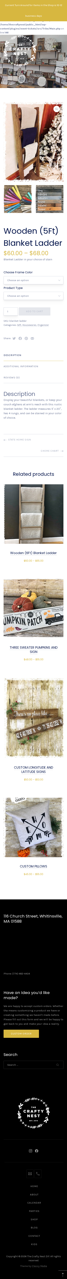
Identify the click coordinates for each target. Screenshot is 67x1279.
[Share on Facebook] (20, 338)
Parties (34, 1211)
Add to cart (34, 311)
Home (34, 1186)
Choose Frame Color (18, 272)
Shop (34, 1219)
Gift (19, 325)
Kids (34, 1244)
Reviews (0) (12, 377)
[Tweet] (14, 338)
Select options (33, 560)
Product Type (13, 288)
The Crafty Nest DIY (38, 1256)
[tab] (33, 355)
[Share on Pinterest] (26, 338)
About (34, 1194)
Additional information (21, 366)
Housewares (29, 325)
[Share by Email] (32, 338)
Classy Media (39, 1266)
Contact (34, 1235)
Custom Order (21, 1033)
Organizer (43, 325)
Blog (34, 1227)
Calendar (34, 1202)
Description (12, 355)
